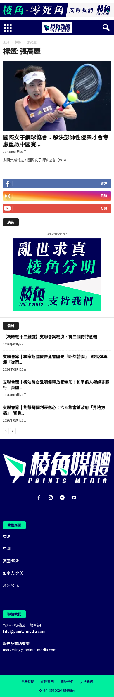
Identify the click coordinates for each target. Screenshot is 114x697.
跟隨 (104, 196)
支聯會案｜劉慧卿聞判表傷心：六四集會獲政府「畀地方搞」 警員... (54, 410)
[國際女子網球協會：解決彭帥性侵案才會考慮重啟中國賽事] (57, 96)
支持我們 (86, 681)
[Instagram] (52, 498)
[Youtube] (74, 498)
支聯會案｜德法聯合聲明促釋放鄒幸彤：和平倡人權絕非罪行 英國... (56, 384)
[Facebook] (40, 498)
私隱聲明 (47, 681)
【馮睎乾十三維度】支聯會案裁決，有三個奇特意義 (50, 336)
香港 (7, 536)
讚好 (104, 183)
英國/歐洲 (11, 561)
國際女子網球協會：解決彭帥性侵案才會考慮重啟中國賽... (55, 140)
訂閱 (104, 208)
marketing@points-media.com (29, 649)
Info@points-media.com (24, 631)
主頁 (6, 41)
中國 (7, 548)
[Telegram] (63, 498)
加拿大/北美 (13, 573)
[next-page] (13, 430)
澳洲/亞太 (11, 585)
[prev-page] (6, 430)
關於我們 (67, 681)
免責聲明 (27, 681)
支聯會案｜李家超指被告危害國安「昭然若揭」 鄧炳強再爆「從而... (55, 359)
